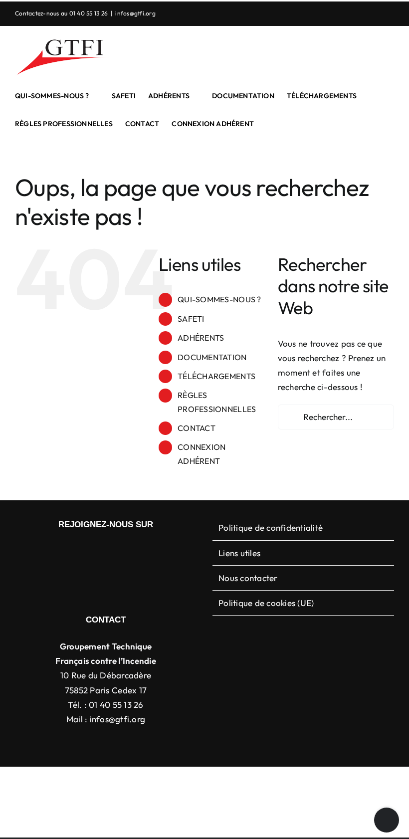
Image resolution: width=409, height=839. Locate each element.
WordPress (363, 782)
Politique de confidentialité (270, 527)
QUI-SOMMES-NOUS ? (219, 299)
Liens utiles (239, 553)
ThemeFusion (215, 782)
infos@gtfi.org (135, 13)
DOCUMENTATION (212, 357)
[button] (269, 124)
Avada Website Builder (149, 782)
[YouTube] (114, 551)
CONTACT (196, 428)
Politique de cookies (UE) (266, 603)
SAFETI (191, 319)
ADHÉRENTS (201, 338)
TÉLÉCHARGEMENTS (216, 376)
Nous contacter (248, 578)
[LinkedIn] (98, 551)
